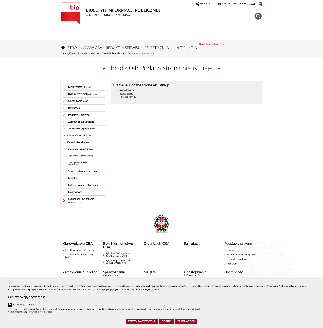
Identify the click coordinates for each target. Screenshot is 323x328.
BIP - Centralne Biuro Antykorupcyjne (161, 224)
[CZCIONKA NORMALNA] (250, 4)
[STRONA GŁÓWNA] (63, 47)
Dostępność (75, 192)
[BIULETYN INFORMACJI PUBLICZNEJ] (260, 4)
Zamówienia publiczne (88, 54)
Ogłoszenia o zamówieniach (141, 54)
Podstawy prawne (78, 115)
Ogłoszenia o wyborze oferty (80, 156)
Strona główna (68, 54)
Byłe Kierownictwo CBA (82, 94)
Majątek (73, 178)
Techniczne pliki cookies (23, 305)
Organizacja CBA (78, 101)
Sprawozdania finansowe (83, 171)
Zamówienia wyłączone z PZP (81, 129)
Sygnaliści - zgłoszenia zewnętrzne (81, 201)
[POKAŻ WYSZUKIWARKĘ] (258, 15)
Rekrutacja (74, 108)
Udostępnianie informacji (83, 185)
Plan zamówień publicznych (80, 135)
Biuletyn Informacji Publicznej (110, 9)
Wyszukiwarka (127, 90)
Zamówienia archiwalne (113, 54)
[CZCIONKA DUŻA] (254, 4)
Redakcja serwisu (128, 97)
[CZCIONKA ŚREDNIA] (252, 4)
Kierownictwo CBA (79, 87)
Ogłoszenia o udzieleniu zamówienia (78, 163)
